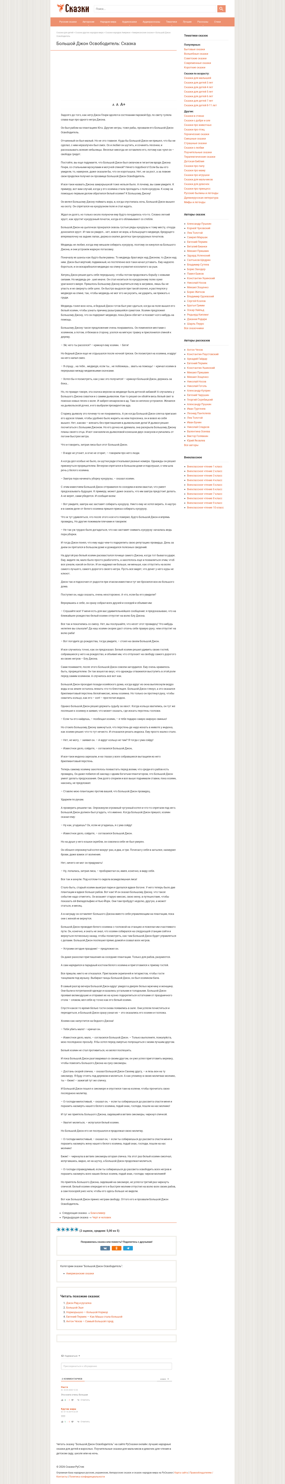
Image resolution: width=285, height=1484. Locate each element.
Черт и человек (101, 1217)
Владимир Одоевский (200, 296)
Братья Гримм (196, 305)
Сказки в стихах (194, 115)
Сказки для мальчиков (198, 179)
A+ (122, 104)
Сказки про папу (194, 165)
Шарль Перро (195, 323)
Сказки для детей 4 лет (198, 87)
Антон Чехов (195, 349)
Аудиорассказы (151, 21)
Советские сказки (195, 58)
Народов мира (108, 21)
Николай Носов (196, 282)
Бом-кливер (98, 1212)
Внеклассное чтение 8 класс (204, 498)
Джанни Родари (197, 319)
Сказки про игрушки (196, 175)
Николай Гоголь (197, 385)
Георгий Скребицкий (200, 399)
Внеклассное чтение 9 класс (204, 502)
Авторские (88, 21)
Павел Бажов (195, 273)
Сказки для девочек (196, 184)
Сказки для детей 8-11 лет (200, 105)
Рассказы (202, 21)
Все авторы (191, 445)
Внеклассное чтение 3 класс (204, 475)
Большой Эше (75, 1307)
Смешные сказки (195, 138)
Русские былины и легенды (201, 193)
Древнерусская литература (201, 197)
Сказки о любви (194, 147)
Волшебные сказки (196, 53)
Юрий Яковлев (196, 440)
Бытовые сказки (194, 49)
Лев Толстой (195, 232)
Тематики (171, 21)
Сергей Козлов (196, 301)
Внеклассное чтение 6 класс (204, 489)
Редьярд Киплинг (198, 314)
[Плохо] (63, 1229)
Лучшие (187, 21)
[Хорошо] (72, 1229)
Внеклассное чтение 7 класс (204, 493)
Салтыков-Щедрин (198, 259)
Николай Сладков (198, 426)
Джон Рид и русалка (78, 1303)
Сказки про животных (198, 124)
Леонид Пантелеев (199, 413)
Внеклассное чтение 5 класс (204, 484)
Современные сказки (197, 62)
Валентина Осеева (198, 431)
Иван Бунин (194, 422)
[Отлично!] (76, 1229)
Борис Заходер (196, 269)
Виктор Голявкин (197, 436)
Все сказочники (194, 328)
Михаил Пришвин (198, 250)
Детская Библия (194, 161)
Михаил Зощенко (198, 287)
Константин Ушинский (201, 278)
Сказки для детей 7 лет (198, 100)
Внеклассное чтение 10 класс (205, 507)
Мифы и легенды (194, 202)
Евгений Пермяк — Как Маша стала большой (94, 1316)
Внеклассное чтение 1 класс (204, 466)
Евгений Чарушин (198, 395)
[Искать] (221, 8)
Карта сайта (181, 1472)
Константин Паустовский (202, 354)
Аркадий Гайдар (197, 358)
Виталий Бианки (197, 246)
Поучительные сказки (198, 152)
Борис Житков (196, 291)
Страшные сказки (195, 143)
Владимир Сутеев (198, 264)
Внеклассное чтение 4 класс (204, 480)
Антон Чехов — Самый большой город (89, 1321)
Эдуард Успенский (198, 255)
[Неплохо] (67, 1229)
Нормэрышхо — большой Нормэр (87, 1312)
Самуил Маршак (197, 237)
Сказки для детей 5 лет (198, 91)
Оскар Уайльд (195, 310)
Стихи (217, 21)
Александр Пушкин (199, 223)
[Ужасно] (58, 1229)
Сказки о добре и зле (197, 120)
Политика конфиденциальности (87, 1476)
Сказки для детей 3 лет (198, 82)
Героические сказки (196, 134)
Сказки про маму (194, 170)
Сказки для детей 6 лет (198, 96)
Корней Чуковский (198, 228)
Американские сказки (80, 1273)
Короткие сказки (194, 67)
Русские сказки (68, 21)
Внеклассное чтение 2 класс (204, 471)
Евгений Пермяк (197, 241)
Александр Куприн (198, 390)
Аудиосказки (129, 21)
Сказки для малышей (197, 77)
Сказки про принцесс (197, 188)
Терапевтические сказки (199, 156)
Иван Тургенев (196, 408)
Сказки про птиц (194, 129)
